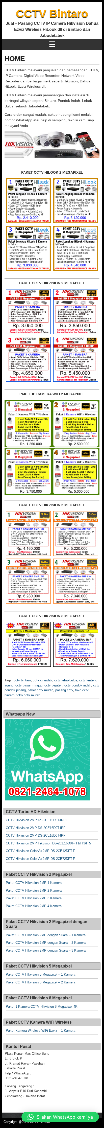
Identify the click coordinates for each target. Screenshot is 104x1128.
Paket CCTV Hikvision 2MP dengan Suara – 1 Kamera (46, 935)
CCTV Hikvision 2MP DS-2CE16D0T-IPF (35, 828)
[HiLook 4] (75, 248)
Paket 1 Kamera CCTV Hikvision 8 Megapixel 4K (41, 1006)
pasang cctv (64, 690)
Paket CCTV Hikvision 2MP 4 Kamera (34, 906)
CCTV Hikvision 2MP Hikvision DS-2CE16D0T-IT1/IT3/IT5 (48, 843)
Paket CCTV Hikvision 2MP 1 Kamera (34, 883)
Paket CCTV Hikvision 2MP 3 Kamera (34, 898)
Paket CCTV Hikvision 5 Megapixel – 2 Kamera (40, 982)
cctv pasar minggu (28, 685)
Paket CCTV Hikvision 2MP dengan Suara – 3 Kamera (46, 950)
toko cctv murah (28, 695)
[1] (28, 644)
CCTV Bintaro (52, 13)
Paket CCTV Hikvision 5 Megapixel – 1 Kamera (40, 974)
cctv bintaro (22, 680)
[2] (75, 644)
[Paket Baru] (28, 311)
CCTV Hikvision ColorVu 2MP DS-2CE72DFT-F (40, 859)
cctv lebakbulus (65, 680)
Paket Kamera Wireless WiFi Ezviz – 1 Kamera (40, 1030)
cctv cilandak (42, 680)
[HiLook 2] (75, 200)
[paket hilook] (28, 200)
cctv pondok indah (77, 685)
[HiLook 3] (28, 248)
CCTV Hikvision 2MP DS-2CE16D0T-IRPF (37, 820)
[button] (60, 1117)
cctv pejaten (53, 685)
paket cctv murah (40, 690)
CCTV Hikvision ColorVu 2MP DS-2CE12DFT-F (40, 851)
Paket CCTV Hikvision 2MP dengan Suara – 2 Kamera (46, 943)
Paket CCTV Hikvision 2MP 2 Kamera (34, 890)
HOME (15, 58)
